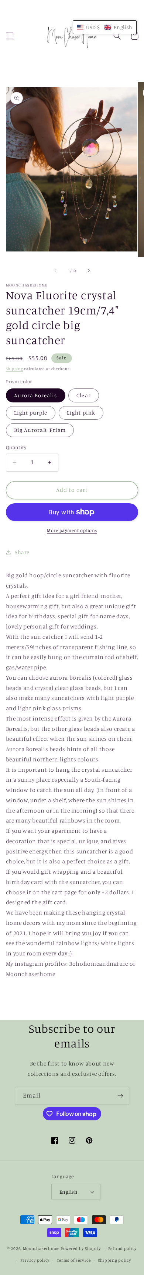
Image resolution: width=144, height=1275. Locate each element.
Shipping (14, 368)
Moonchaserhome (41, 1248)
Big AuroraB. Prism (40, 430)
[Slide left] (55, 271)
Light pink (81, 412)
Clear (83, 395)
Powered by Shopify (81, 1248)
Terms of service (74, 1260)
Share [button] (22, 552)
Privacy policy (34, 1260)
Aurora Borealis (35, 395)
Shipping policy (114, 1260)
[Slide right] (88, 271)
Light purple (31, 412)
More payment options (72, 530)
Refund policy (122, 1248)
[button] (9, 36)
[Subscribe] (120, 1096)
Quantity (16, 447)
